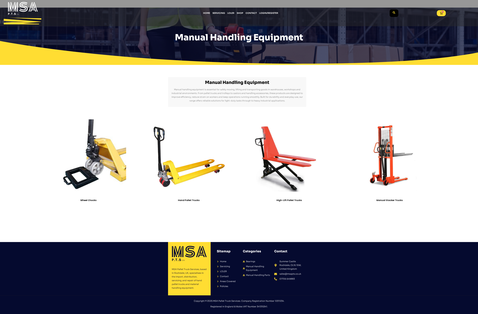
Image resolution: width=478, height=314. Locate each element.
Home (206, 13)
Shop (240, 13)
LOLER (230, 13)
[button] (394, 13)
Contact (251, 13)
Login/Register (268, 13)
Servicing (218, 13)
